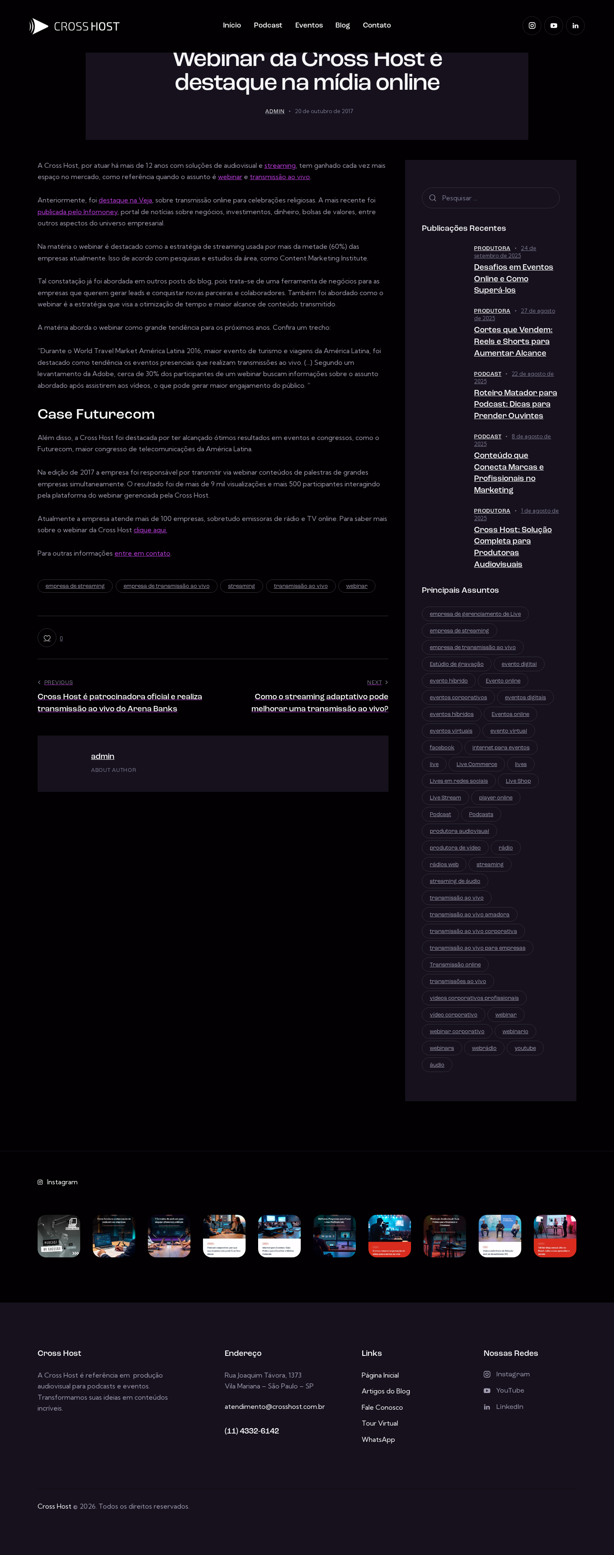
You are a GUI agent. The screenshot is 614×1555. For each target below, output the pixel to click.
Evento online (503, 681)
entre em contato (142, 553)
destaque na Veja (125, 200)
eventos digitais (525, 697)
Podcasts (481, 814)
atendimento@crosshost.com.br (275, 1406)
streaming (280, 165)
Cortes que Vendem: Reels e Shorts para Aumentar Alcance (513, 342)
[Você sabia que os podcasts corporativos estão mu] (224, 1236)
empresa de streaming (75, 586)
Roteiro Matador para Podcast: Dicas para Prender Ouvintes (515, 404)
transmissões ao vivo (458, 981)
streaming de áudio (455, 881)
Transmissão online (455, 965)
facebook (442, 748)
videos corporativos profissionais (474, 998)
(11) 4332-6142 (252, 1432)
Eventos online (510, 714)
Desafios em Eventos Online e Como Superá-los (513, 279)
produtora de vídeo (455, 848)
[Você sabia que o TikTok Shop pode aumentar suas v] (555, 1236)
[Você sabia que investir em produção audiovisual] (445, 1236)
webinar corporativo (457, 1031)
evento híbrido (449, 681)
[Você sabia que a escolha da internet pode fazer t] (279, 1236)
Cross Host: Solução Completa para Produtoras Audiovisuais (513, 547)
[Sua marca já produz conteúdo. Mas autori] (59, 1236)
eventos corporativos (458, 697)
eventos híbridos (452, 714)
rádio (506, 848)
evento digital (519, 664)
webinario (515, 1031)
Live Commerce (477, 764)
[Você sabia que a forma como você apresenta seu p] (169, 1236)
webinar (230, 176)
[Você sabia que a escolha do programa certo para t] (334, 1236)
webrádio (484, 1048)
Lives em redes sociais (459, 781)
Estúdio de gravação (457, 664)
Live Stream (445, 798)
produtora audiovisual (459, 831)
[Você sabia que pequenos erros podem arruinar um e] (389, 1236)
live (434, 764)
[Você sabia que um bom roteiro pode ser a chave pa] (114, 1236)
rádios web (444, 864)
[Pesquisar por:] (491, 198)
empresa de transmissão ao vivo (167, 586)
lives (521, 764)
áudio (437, 1065)
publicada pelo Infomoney (77, 211)
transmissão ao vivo (280, 176)
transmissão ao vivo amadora (470, 915)
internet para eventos (501, 748)
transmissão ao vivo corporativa (473, 931)
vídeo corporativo (453, 1015)
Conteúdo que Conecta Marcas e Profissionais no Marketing (509, 473)
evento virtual (508, 731)
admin (102, 757)
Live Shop (518, 781)
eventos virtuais (451, 731)
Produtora (492, 248)
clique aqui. (150, 530)
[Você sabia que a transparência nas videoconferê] (500, 1236)
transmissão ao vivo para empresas (477, 948)
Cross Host (54, 1506)
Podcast (488, 374)
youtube (525, 1048)
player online (496, 798)
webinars (442, 1048)
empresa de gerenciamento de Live (475, 614)
